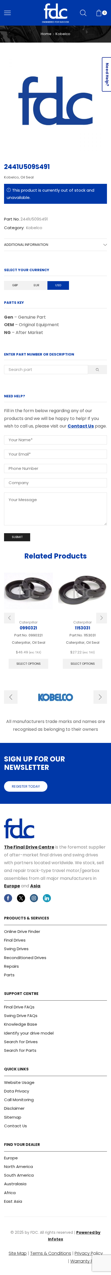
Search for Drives (21, 1042)
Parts (9, 975)
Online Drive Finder (22, 931)
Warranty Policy (86, 1261)
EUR (36, 285)
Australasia (15, 1184)
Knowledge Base (20, 1024)
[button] (9, 618)
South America (19, 1175)
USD (58, 285)
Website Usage (19, 1082)
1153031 (82, 628)
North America (18, 1166)
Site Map (18, 1253)
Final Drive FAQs (19, 1007)
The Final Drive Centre (29, 847)
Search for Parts (20, 1050)
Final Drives (15, 940)
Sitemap (12, 1117)
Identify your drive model (29, 1033)
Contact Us (81, 426)
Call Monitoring (19, 1099)
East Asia (13, 1201)
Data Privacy (16, 1091)
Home (46, 34)
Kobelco (63, 34)
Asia (35, 886)
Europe (12, 886)
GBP (15, 285)
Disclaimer (14, 1108)
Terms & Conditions (50, 1253)
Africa (10, 1192)
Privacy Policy (89, 1253)
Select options (28, 663)
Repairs (11, 966)
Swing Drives (16, 949)
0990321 (28, 628)
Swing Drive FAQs (20, 1015)
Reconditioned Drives (25, 957)
